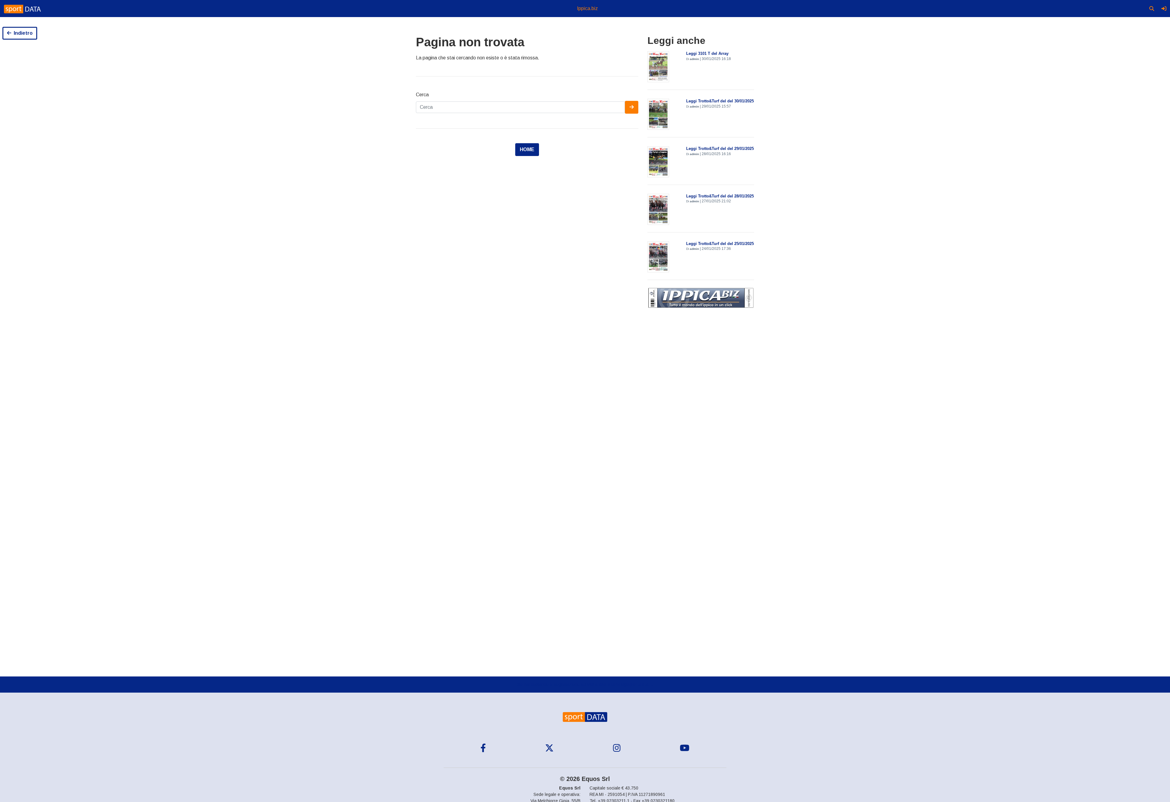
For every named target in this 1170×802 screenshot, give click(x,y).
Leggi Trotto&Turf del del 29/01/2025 (720, 148)
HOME (527, 149)
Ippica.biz (587, 8)
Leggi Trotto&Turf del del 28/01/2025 (720, 196)
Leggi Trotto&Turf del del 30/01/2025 (720, 101)
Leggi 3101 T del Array (707, 53)
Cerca (422, 94)
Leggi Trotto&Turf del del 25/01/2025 (720, 243)
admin (694, 59)
